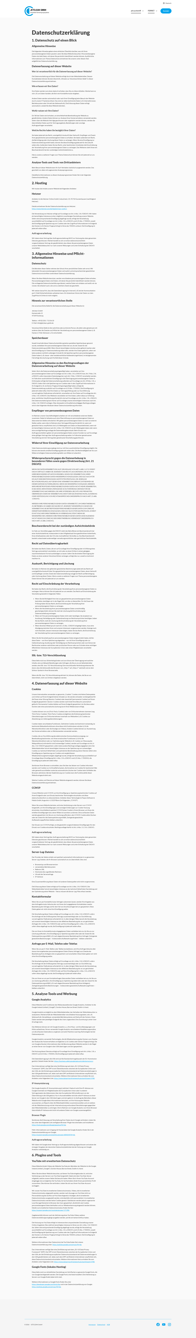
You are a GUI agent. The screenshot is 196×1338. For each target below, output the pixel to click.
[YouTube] (164, 1324)
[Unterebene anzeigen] (142, 10)
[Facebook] (158, 1324)
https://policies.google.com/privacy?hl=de (66, 1245)
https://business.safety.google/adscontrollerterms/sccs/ (73, 1061)
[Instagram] (169, 1324)
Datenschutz (101, 1324)
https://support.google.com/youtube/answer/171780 (50, 1210)
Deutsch (168, 3)
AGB (108, 1324)
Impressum (92, 1324)
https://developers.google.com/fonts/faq (46, 1284)
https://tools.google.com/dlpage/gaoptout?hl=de (49, 1125)
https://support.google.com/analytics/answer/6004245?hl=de (53, 1135)
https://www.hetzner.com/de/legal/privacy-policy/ (49, 209)
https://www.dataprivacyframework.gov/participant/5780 (74, 1078)
